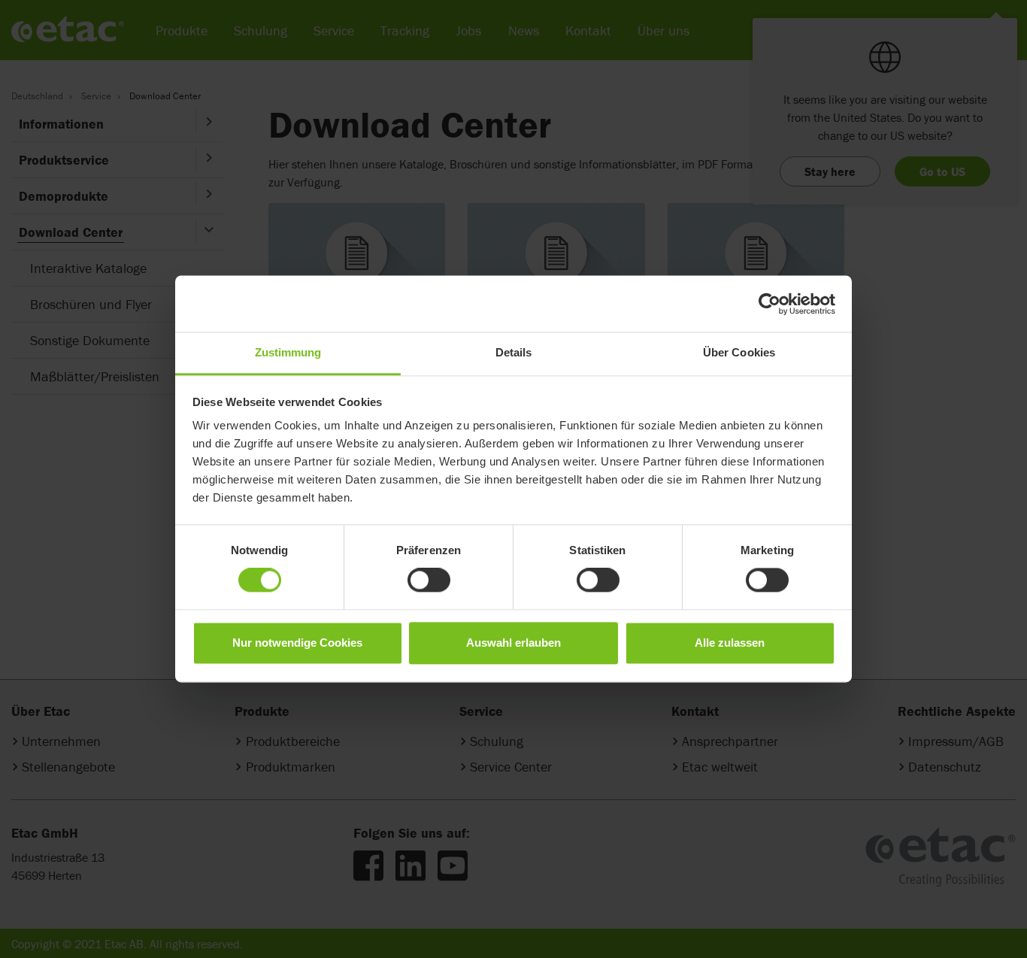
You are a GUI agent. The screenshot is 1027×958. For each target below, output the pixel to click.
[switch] (428, 580)
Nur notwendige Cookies (297, 642)
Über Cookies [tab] (739, 352)
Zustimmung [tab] (288, 352)
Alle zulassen (730, 642)
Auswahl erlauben (513, 642)
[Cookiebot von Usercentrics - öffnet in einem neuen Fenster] (769, 304)
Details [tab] (513, 352)
